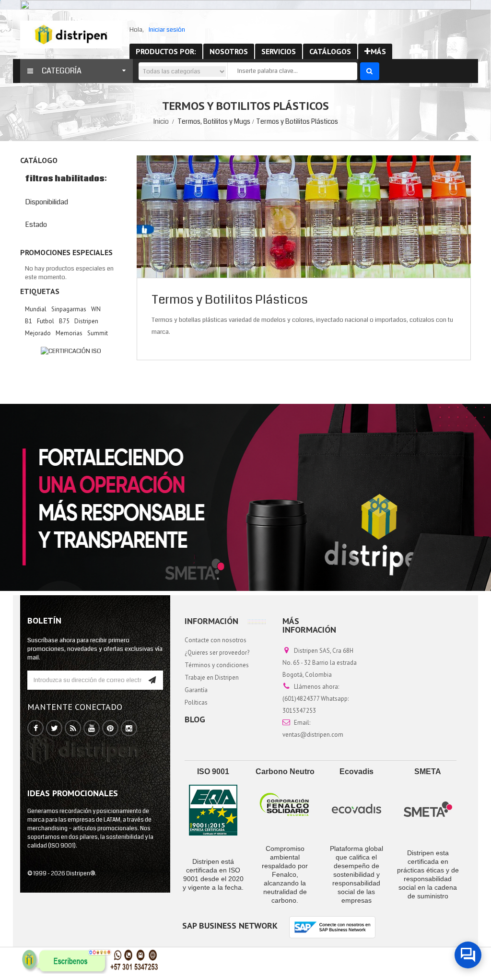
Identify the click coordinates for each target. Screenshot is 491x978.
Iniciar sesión (167, 29)
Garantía (196, 690)
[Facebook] (36, 728)
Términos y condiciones (217, 665)
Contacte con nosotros (215, 640)
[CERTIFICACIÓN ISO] (71, 350)
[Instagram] (129, 728)
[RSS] (73, 728)
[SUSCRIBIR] (152, 680)
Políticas (196, 702)
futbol (45, 321)
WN (96, 309)
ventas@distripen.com (312, 735)
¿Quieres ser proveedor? (217, 652)
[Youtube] (91, 728)
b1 (28, 321)
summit (97, 333)
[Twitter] (54, 728)
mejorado (38, 333)
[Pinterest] (110, 728)
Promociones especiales (66, 252)
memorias (69, 333)
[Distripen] (71, 34)
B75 (64, 321)
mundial (36, 309)
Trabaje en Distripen (212, 677)
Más (378, 51)
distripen (86, 321)
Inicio (161, 121)
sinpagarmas (68, 309)
